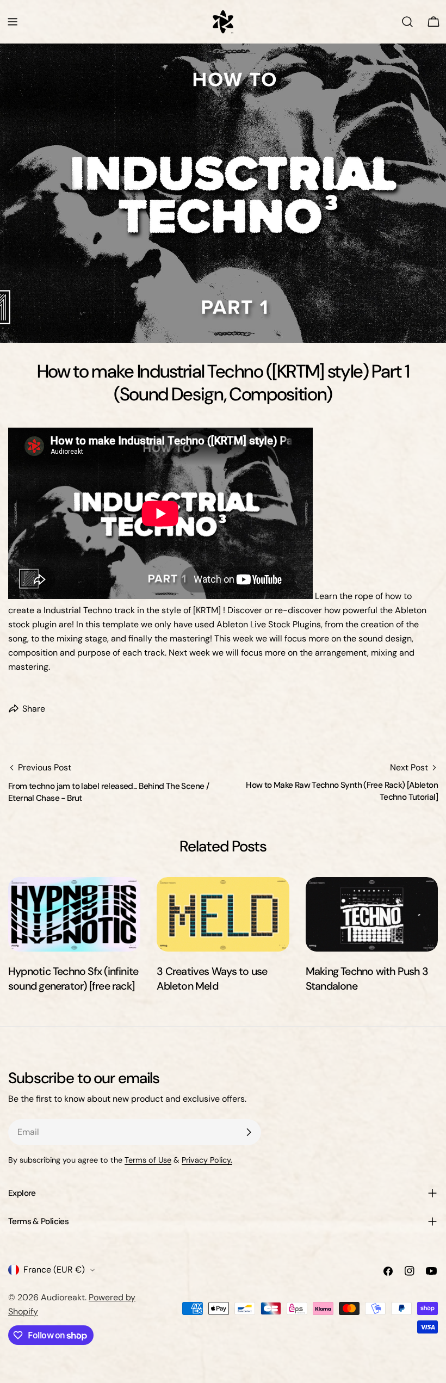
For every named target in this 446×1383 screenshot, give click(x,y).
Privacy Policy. (207, 1160)
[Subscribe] (248, 1132)
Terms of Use (148, 1160)
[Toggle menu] (12, 22)
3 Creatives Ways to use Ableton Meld (212, 979)
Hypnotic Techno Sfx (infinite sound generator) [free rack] (73, 979)
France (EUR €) (54, 1269)
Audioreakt (63, 1297)
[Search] (407, 22)
